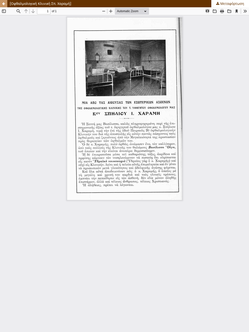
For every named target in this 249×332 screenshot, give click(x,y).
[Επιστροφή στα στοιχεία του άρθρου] (3, 3)
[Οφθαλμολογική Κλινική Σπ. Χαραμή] (40, 3)
